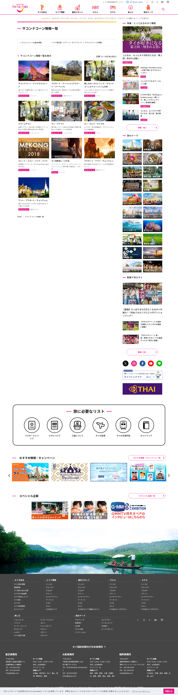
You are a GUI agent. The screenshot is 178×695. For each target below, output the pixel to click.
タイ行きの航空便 (20, 593)
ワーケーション (80, 632)
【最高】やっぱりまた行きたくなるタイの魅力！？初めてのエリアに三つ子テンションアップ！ (142, 312)
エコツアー (44, 635)
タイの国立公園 (19, 635)
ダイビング (18, 629)
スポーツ (43, 632)
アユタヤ (49, 590)
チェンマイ (50, 587)
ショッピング (18, 620)
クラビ (48, 603)
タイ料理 (17, 600)
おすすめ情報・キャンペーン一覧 (147, 457)
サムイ (48, 606)
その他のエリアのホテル (149, 609)
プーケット (50, 600)
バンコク (49, 584)
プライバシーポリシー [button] (141, 691)
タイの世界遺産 (19, 606)
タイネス (17, 603)
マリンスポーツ (45, 626)
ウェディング (79, 620)
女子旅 (77, 626)
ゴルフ (42, 623)
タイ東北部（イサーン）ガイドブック (67, 42)
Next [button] (162, 18)
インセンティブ (107, 623)
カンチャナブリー (52, 597)
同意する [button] (169, 691)
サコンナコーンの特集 (93, 42)
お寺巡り (105, 626)
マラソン (43, 629)
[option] (89, 18)
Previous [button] (15, 18)
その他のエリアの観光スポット (89, 609)
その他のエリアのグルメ (118, 609)
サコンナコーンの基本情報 (31, 42)
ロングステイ (106, 620)
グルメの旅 (79, 629)
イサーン (49, 593)
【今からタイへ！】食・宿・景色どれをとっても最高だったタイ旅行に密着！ (151, 338)
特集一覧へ (142, 127)
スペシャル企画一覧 (147, 495)
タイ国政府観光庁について (114, 2)
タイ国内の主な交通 (21, 590)
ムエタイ (17, 632)
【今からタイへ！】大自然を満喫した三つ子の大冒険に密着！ (150, 324)
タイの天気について (21, 597)
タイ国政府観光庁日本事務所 (87, 646)
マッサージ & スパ (46, 620)
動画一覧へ (142, 352)
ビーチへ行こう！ (108, 629)
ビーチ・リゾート (20, 626)
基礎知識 (17, 587)
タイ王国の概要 (19, 584)
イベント (17, 623)
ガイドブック (18, 609)
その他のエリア (51, 609)
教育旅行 (78, 623)
